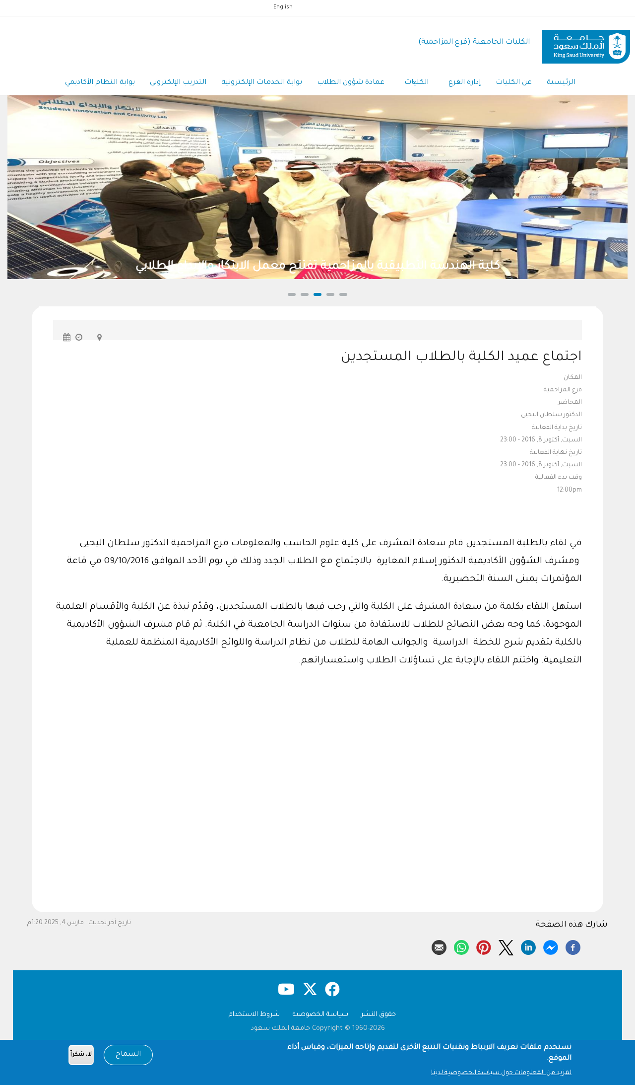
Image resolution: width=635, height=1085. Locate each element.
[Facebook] (573, 945)
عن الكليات (514, 83)
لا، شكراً (81, 1055)
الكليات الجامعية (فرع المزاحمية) (474, 42)
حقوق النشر (378, 1014)
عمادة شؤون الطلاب (350, 83)
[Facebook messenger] (550, 945)
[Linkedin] (528, 945)
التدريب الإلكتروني (178, 83)
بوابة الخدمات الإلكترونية (261, 83)
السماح (128, 1055)
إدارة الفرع (464, 83)
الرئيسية (561, 83)
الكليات (416, 83)
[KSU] (586, 43)
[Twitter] (506, 945)
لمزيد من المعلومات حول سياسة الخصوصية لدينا (501, 1073)
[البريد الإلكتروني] (439, 945)
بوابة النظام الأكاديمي (100, 83)
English (283, 7)
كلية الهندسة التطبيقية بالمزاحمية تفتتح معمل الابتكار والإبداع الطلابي (273, 267)
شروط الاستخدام (254, 1014)
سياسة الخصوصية (320, 1014)
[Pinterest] (483, 945)
